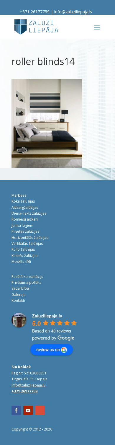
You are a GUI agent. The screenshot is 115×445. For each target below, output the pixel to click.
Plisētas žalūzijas (25, 231)
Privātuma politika (27, 282)
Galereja (19, 294)
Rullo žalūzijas (23, 249)
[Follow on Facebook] (16, 410)
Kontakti (18, 300)
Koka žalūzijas (23, 201)
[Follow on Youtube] (28, 410)
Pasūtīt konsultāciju (27, 276)
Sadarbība (20, 288)
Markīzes (19, 195)
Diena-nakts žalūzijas (29, 213)
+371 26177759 (35, 11)
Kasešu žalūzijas (25, 255)
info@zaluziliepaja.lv (73, 11)
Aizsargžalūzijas (25, 207)
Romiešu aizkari (25, 219)
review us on (48, 349)
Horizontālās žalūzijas (30, 237)
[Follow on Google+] (40, 410)
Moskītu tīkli (21, 261)
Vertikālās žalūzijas (27, 243)
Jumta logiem (22, 225)
